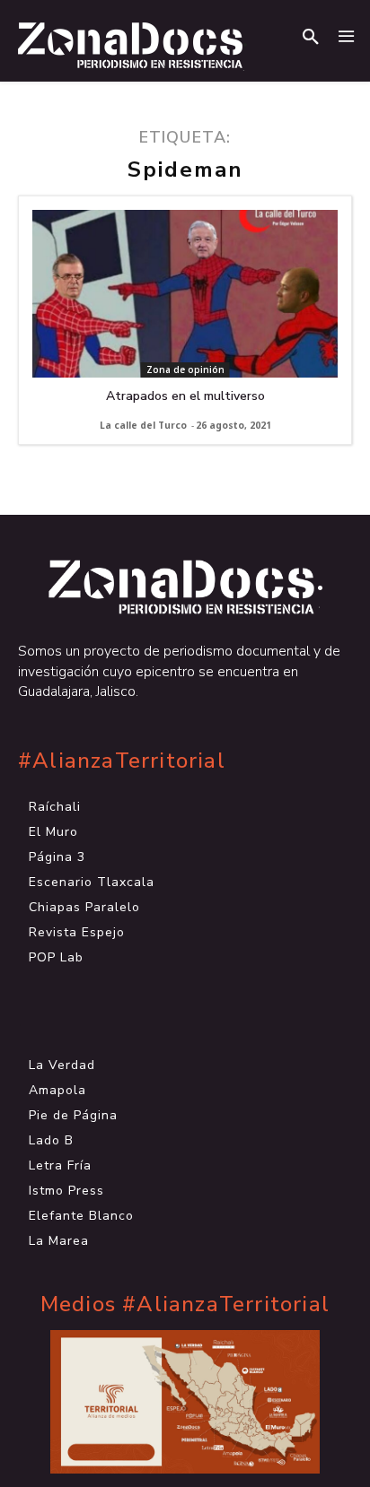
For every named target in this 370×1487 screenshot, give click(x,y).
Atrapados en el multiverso (185, 395)
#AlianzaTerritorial (121, 761)
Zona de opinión (185, 369)
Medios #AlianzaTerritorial (185, 1304)
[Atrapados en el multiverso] (185, 294)
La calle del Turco (143, 425)
